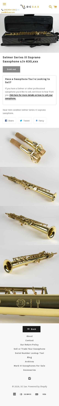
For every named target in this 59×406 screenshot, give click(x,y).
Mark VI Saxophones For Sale (29, 366)
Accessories (29, 370)
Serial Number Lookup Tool (29, 353)
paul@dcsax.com (8, 12)
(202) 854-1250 (9, 10)
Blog (29, 357)
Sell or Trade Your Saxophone (29, 349)
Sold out (11, 69)
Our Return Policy (29, 344)
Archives (29, 361)
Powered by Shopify (37, 386)
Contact (29, 340)
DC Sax (23, 386)
